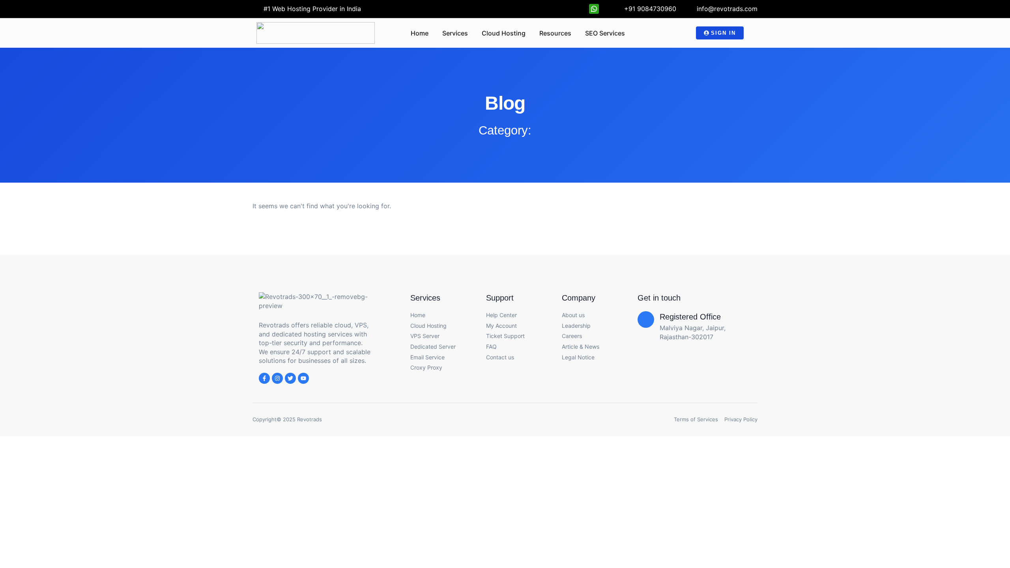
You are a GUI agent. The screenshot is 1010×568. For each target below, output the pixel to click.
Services (455, 33)
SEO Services (605, 33)
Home (419, 33)
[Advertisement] (505, 457)
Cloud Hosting (504, 33)
